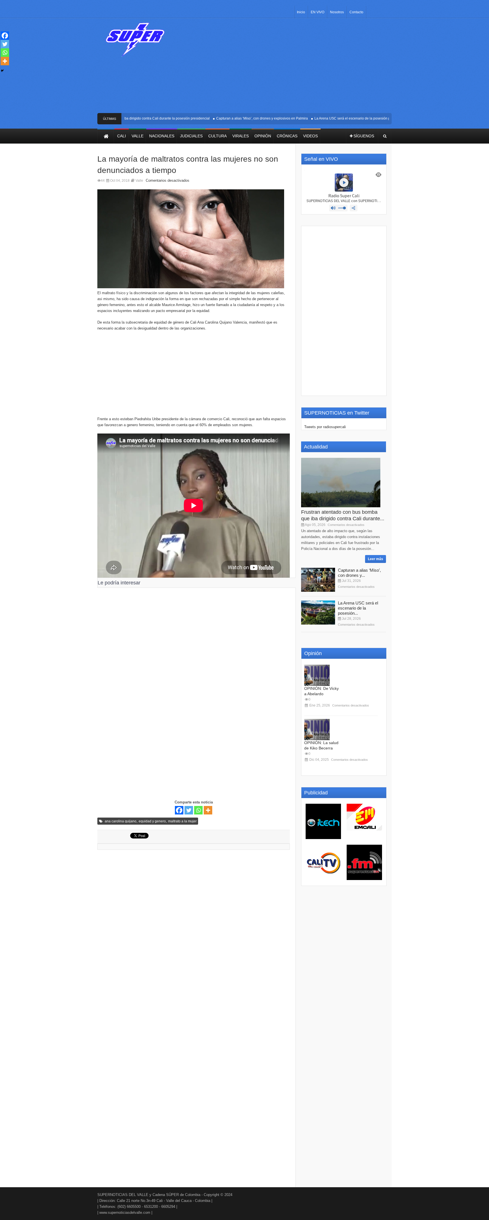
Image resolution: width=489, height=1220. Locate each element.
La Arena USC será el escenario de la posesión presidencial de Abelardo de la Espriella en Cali (374, 118)
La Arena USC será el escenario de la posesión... (358, 608)
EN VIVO (317, 12)
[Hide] (2, 70)
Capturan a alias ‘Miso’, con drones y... (359, 573)
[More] (208, 810)
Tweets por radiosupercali (325, 427)
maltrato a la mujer (182, 821)
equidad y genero (152, 821)
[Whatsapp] (198, 810)
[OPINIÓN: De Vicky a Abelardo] (317, 675)
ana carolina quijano (120, 821)
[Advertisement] (286, 67)
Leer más (375, 559)
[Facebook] (179, 810)
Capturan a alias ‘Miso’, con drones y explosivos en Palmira (249, 118)
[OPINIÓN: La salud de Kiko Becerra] (317, 729)
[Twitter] (189, 810)
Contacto (356, 12)
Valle (139, 181)
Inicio (301, 12)
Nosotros (337, 12)
